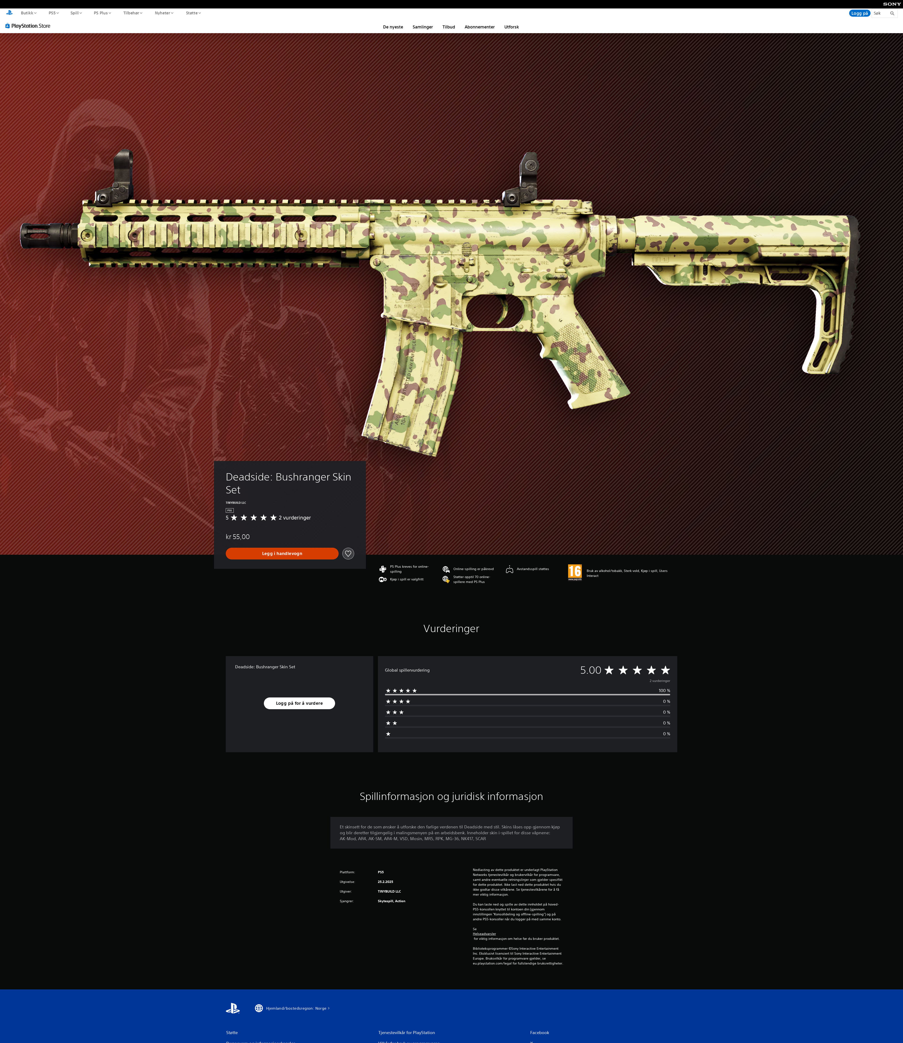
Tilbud (449, 26)
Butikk (27, 12)
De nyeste (393, 26)
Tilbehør (131, 12)
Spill (75, 12)
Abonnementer (480, 26)
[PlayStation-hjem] (9, 13)
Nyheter (162, 12)
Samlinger (423, 26)
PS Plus (101, 12)
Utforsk (511, 26)
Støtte (192, 12)
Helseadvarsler (484, 934)
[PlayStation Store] (29, 25)
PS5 (52, 12)
